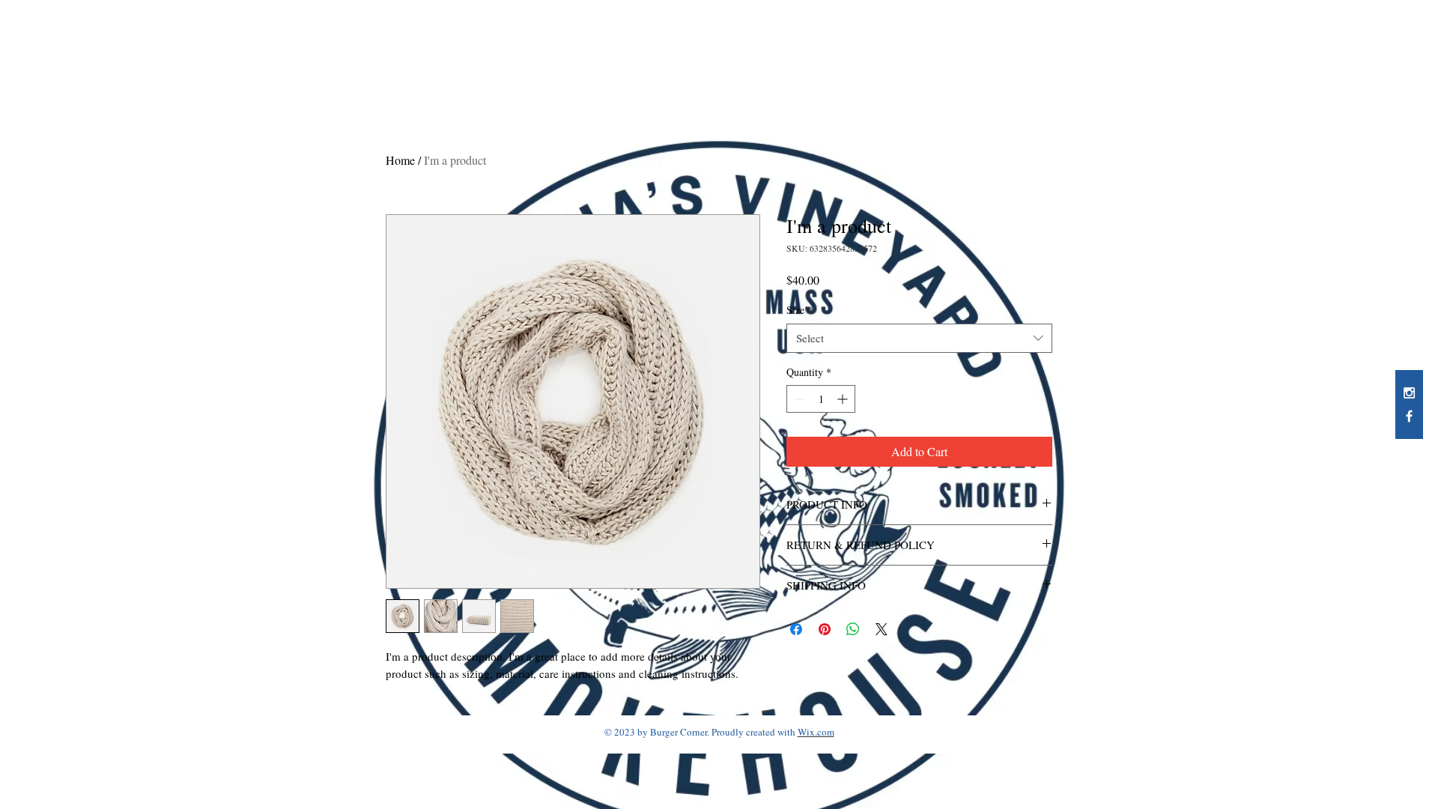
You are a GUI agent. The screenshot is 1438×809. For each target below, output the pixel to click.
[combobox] (919, 338)
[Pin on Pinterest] (825, 629)
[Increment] (843, 399)
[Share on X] (882, 629)
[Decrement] (798, 399)
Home (400, 160)
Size (799, 310)
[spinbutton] (820, 399)
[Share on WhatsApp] (853, 629)
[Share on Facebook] (796, 629)
